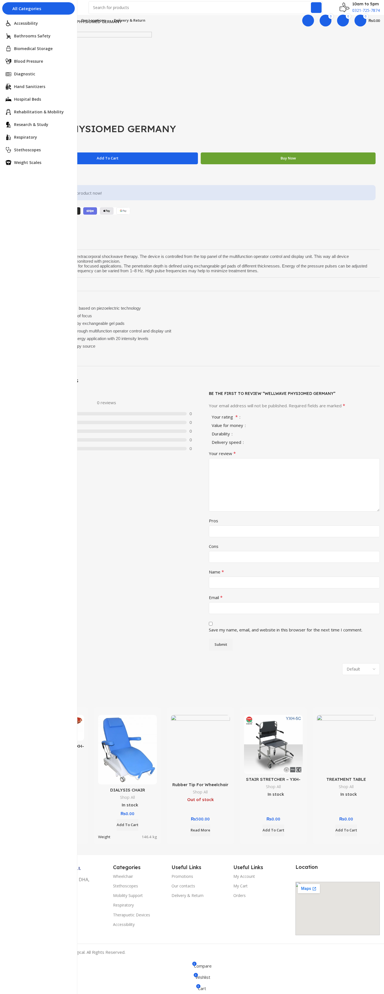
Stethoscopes (125, 886)
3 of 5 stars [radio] (259, 417)
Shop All (127, 797)
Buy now (288, 158)
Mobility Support (128, 895)
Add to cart (107, 158)
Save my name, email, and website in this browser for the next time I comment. (285, 630)
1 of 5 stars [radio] (251, 417)
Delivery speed (227, 442)
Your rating (225, 417)
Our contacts (183, 886)
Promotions (182, 876)
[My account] (308, 20)
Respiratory (123, 905)
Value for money (228, 425)
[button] (127, 825)
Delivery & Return (187, 895)
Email (216, 597)
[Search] (316, 7)
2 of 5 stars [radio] (255, 417)
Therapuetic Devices (131, 914)
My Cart (240, 886)
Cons (213, 546)
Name (216, 572)
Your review (222, 453)
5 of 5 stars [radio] (268, 417)
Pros (213, 520)
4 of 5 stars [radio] (264, 417)
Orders (239, 895)
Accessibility (124, 924)
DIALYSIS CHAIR (127, 790)
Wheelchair (123, 876)
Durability (221, 434)
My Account (244, 876)
